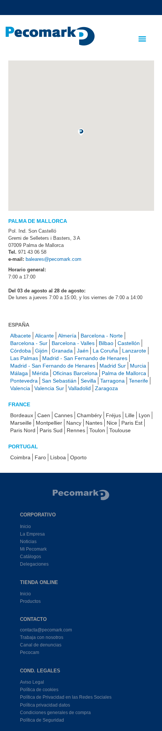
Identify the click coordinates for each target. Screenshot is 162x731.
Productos (30, 601)
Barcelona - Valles (73, 343)
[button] (81, 132)
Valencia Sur (49, 388)
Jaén (83, 351)
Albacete (20, 336)
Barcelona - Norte (102, 336)
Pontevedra (24, 381)
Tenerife (138, 381)
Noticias (28, 541)
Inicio (25, 526)
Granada (62, 351)
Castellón (129, 343)
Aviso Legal (32, 682)
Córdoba (20, 351)
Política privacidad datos (45, 705)
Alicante (44, 336)
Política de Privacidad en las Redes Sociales (66, 697)
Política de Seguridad (42, 720)
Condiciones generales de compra (55, 712)
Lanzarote (134, 351)
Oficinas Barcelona (75, 373)
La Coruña (105, 351)
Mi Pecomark (33, 549)
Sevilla (88, 381)
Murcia (138, 366)
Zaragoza (106, 388)
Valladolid (79, 388)
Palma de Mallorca (124, 373)
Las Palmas (24, 358)
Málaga (19, 373)
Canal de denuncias (40, 645)
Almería (67, 336)
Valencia (20, 388)
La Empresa (32, 534)
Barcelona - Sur (28, 343)
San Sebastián (59, 381)
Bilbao (106, 343)
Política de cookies (39, 689)
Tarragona (112, 381)
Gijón (41, 351)
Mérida (40, 373)
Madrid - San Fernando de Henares (84, 358)
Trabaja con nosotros (41, 637)
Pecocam (29, 652)
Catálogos (30, 556)
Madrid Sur (112, 366)
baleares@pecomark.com (53, 259)
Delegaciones (34, 564)
